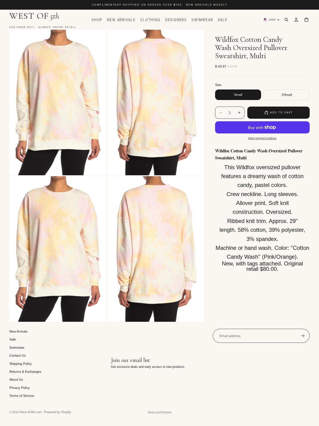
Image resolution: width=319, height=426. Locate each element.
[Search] (286, 19)
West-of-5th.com (31, 412)
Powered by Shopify (57, 412)
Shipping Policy (20, 363)
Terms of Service (21, 395)
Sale (12, 339)
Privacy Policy (19, 387)
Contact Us (17, 355)
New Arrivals (18, 331)
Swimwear (17, 347)
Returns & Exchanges (25, 371)
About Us (16, 379)
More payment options (262, 138)
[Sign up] (303, 336)
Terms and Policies (160, 412)
